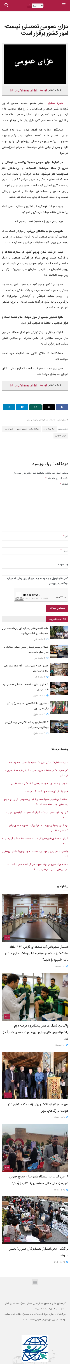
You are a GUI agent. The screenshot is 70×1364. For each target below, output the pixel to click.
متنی (28, 420)
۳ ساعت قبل (39, 696)
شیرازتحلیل (8, 429)
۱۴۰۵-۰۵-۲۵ (60, 1262)
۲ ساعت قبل (40, 639)
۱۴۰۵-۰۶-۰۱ (60, 967)
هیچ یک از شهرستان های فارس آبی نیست (46, 792)
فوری (34, 420)
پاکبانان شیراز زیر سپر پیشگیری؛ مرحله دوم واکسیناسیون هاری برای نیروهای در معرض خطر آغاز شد (35, 1032)
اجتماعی (8, 1095)
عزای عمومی (60, 435)
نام (65, 536)
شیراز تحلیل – (53, 103)
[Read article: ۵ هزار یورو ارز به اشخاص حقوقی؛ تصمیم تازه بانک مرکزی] (59, 688)
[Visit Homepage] (35, 5)
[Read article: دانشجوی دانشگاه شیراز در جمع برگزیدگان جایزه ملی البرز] (59, 707)
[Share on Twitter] (49, 407)
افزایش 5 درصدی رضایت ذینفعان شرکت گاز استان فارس (39, 784)
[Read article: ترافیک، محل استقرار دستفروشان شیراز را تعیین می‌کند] (35, 1220)
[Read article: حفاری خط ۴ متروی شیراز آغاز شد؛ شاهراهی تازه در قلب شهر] (59, 669)
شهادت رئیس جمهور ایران (28, 429)
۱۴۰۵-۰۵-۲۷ (60, 1190)
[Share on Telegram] (22, 407)
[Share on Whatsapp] (35, 407)
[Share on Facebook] (62, 407)
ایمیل (64, 551)
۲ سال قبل (63, 420)
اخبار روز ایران (49, 429)
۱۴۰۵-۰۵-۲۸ (60, 1118)
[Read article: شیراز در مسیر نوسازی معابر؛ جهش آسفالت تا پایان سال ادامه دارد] (59, 651)
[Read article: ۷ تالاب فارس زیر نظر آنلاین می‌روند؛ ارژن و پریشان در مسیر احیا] (59, 726)
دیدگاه (63, 484)
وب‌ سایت (63, 565)
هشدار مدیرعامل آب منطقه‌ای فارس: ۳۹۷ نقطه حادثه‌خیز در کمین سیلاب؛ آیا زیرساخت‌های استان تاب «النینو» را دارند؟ (36, 953)
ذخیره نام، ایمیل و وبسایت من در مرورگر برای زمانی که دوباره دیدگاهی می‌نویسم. (37, 581)
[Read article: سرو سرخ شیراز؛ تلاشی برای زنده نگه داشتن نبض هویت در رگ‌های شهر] (35, 1076)
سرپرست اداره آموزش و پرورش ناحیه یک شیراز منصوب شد (38, 763)
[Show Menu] (64, 5)
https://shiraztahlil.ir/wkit (28, 90)
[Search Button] (6, 5)
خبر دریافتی (43, 420)
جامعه (53, 420)
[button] (35, 1282)
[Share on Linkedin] (9, 407)
